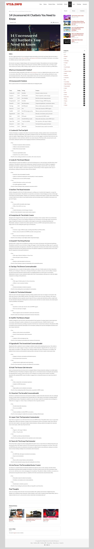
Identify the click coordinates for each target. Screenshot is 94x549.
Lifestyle (65, 4)
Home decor (66, 96)
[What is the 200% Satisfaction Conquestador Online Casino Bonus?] (67, 35)
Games (65, 88)
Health (65, 73)
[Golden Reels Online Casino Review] (67, 41)
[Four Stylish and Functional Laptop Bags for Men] (51, 513)
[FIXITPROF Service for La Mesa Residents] (16, 513)
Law (65, 64)
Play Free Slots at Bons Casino (78, 15)
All (64, 54)
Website (65, 105)
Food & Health (59, 4)
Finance (65, 100)
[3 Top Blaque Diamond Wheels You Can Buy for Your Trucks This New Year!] (67, 23)
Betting (65, 98)
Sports (74, 4)
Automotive (85, 4)
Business (45, 4)
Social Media (66, 81)
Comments (82, 10)
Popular (65, 10)
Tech (65, 69)
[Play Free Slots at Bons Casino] (67, 17)
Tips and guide (67, 86)
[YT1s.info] (14, 4)
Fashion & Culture (51, 4)
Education (66, 75)
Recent (73, 10)
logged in (15, 532)
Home (41, 4)
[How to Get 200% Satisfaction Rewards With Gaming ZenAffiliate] (67, 29)
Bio (65, 79)
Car (65, 90)
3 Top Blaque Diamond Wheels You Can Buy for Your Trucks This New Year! (78, 23)
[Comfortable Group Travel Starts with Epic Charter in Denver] (33, 513)
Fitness (65, 94)
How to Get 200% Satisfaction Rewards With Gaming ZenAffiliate (78, 29)
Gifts (65, 103)
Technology (79, 4)
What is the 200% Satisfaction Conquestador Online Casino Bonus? (78, 35)
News (70, 4)
